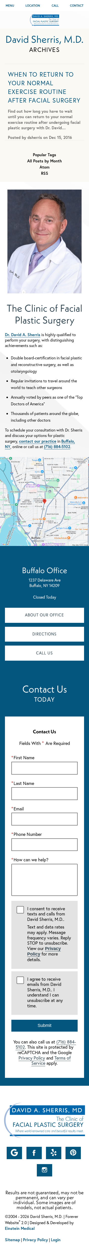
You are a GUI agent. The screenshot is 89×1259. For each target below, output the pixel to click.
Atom (44, 167)
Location (32, 5)
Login (56, 1239)
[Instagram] (44, 1170)
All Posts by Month (44, 160)
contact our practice (37, 441)
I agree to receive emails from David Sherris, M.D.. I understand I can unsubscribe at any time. (45, 993)
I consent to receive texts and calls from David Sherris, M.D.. (49, 934)
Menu (10, 5)
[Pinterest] (73, 1153)
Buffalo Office (44, 570)
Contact (76, 5)
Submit (44, 1025)
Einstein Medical (20, 1228)
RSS (44, 173)
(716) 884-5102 (57, 446)
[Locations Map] (44, 500)
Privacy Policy (32, 1058)
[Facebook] (34, 1153)
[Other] (14, 1153)
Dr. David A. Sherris (22, 334)
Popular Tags (44, 154)
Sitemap (12, 1239)
